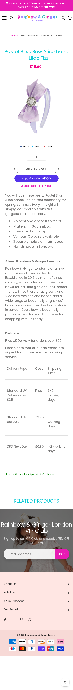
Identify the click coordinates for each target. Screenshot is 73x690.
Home (14, 35)
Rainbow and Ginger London (40, 634)
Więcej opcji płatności (36, 186)
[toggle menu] (4, 18)
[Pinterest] (21, 619)
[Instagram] (29, 619)
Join (62, 554)
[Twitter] (5, 619)
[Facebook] (13, 619)
